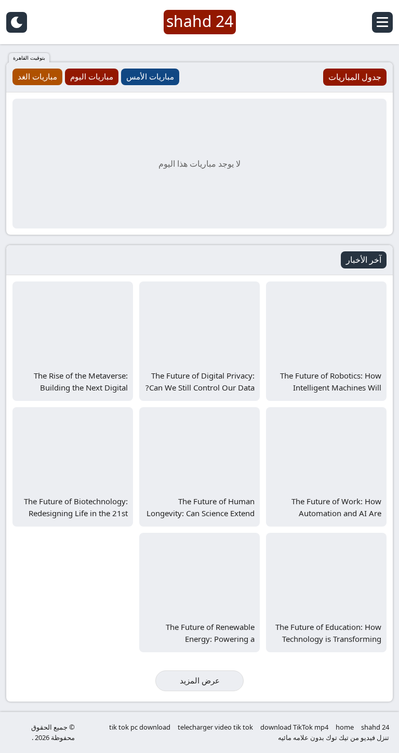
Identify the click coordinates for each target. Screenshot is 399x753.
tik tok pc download (139, 727)
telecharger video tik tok (215, 727)
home (345, 727)
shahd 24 (375, 727)
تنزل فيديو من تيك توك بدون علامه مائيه (333, 737)
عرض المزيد (200, 680)
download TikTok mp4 (294, 727)
